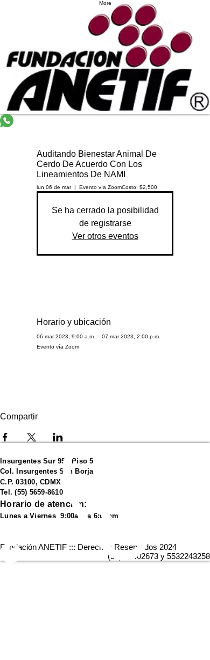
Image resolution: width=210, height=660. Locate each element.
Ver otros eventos (105, 236)
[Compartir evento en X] (31, 437)
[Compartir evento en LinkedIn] (58, 437)
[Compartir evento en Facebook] (5, 437)
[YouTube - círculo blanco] (105, 573)
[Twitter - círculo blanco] (105, 594)
